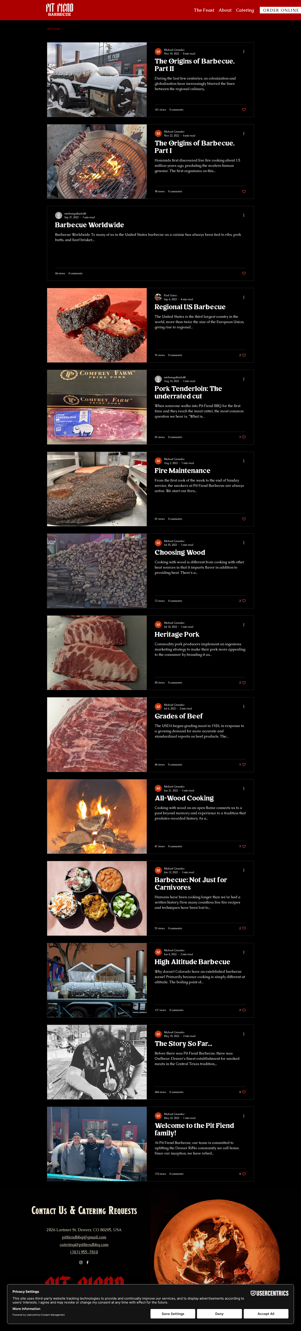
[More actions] (245, 51)
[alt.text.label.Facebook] (87, 1262)
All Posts (53, 29)
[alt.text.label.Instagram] (81, 1262)
